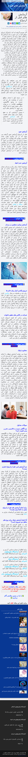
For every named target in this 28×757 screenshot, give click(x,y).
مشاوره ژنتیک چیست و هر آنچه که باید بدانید (16, 667)
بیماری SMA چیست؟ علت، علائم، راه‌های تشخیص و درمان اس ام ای (15, 678)
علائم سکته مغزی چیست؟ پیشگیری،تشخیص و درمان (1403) (15, 687)
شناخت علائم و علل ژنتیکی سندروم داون (10, 691)
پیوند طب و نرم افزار (22, 755)
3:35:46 (4, 1)
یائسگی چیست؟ (15, 645)
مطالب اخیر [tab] (20, 609)
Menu (26, 2)
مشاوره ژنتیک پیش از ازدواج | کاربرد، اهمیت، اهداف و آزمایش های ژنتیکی (14, 634)
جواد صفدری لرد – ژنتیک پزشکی (12, 617)
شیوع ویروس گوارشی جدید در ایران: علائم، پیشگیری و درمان (14, 658)
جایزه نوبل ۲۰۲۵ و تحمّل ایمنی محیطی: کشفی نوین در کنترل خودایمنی (14, 614)
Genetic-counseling (14, 638)
